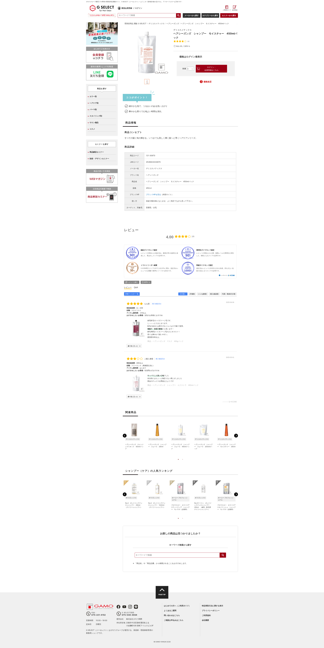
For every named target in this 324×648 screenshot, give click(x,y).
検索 (223, 555)
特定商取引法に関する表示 (212, 606)
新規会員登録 (127, 8)
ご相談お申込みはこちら (173, 620)
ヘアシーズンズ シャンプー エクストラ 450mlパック (175, 385)
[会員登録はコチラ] (102, 61)
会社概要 (205, 620)
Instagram (130, 607)
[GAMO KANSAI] (100, 608)
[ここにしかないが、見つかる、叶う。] (102, 15)
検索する (178, 15)
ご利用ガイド (227, 10)
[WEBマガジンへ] (102, 184)
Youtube (124, 607)
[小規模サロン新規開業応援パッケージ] (102, 44)
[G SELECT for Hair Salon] (102, 8)
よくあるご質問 (170, 610)
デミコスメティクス (182, 30)
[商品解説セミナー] (102, 201)
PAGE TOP (161, 594)
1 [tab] (178, 462)
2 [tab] (182, 462)
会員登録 (234, 10)
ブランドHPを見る (153, 194)
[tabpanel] (147, 52)
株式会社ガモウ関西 (134, 619)
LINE (136, 607)
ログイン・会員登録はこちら (211, 68)
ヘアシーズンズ (152, 175)
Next (236, 436)
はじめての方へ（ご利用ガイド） (177, 606)
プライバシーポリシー (211, 610)
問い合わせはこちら (172, 615)
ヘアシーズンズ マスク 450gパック (168, 341)
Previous (125, 436)
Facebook (118, 607)
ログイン (138, 8)
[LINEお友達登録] (102, 79)
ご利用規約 (206, 615)
